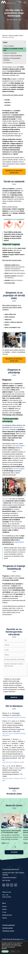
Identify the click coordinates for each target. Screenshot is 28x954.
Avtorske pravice (7, 928)
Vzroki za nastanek (8, 46)
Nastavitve (13, 951)
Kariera (4, 918)
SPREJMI (5, 951)
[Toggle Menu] (25, 2)
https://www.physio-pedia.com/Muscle (14, 717)
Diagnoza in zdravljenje (9, 53)
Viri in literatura (7, 62)
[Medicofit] (8, 2)
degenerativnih (19, 542)
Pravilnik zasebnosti (8, 925)
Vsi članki (14, 852)
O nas (4, 912)
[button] (15, 847)
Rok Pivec (8, 37)
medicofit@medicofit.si (9, 877)
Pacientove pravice (8, 931)
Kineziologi (5, 499)
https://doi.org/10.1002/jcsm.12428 (13, 762)
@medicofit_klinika (14, 794)
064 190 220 (6, 880)
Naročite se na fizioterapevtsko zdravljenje (11, 59)
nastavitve (4, 948)
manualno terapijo (18, 445)
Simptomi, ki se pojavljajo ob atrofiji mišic (13, 49)
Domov (4, 906)
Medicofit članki (7, 915)
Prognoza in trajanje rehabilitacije (12, 55)
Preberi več (5, 843)
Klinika (4, 909)
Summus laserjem (19, 468)
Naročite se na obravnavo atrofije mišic (14, 171)
